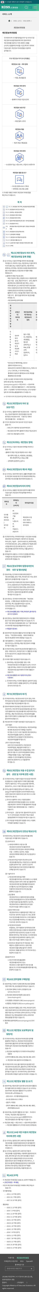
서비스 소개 (17, 21)
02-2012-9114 (12, 1282)
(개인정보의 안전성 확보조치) (17, 231)
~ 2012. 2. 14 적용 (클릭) (13, 1194)
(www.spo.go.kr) (28, 1000)
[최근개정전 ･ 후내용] (12, 1182)
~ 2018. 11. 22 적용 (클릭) (13, 1208)
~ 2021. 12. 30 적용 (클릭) (13, 1214)
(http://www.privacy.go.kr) (14, 1117)
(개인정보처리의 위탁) (15, 218)
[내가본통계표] (30, 7)
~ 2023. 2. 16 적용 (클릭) (13, 1220)
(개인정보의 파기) (14, 223)
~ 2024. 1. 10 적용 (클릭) (13, 1226)
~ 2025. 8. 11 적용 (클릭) (13, 1242)
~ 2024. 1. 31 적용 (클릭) (13, 1229)
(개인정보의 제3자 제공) (15, 215)
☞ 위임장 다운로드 (11, 629)
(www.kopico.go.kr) (14, 997)
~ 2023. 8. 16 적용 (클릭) (13, 1223)
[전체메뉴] (35, 7)
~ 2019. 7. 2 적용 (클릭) (13, 1211)
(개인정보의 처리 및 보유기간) (17, 209)
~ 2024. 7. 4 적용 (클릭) (13, 1232)
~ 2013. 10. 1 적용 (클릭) (13, 1197)
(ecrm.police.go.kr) (27, 1003)
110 (25, 1282)
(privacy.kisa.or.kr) (14, 992)
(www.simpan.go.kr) (24, 1021)
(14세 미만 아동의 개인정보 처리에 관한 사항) (21, 243)
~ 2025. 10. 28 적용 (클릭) (13, 1245)
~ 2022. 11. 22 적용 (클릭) (13, 1217)
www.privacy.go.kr (10, 384)
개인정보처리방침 (19, 28)
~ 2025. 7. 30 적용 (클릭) (13, 1238)
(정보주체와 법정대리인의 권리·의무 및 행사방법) (22, 221)
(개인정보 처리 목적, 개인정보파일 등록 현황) (23, 207)
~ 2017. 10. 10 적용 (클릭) (13, 1200)
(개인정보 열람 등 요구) (16, 240)
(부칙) (11, 246)
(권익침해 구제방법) (15, 234)
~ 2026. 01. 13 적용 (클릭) (13, 1248)
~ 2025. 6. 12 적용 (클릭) (13, 1235)
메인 (9, 21)
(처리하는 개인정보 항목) (16, 212)
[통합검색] (26, 7)
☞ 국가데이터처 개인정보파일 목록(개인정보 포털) (20, 396)
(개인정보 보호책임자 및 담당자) (18, 237)
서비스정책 (26, 21)
